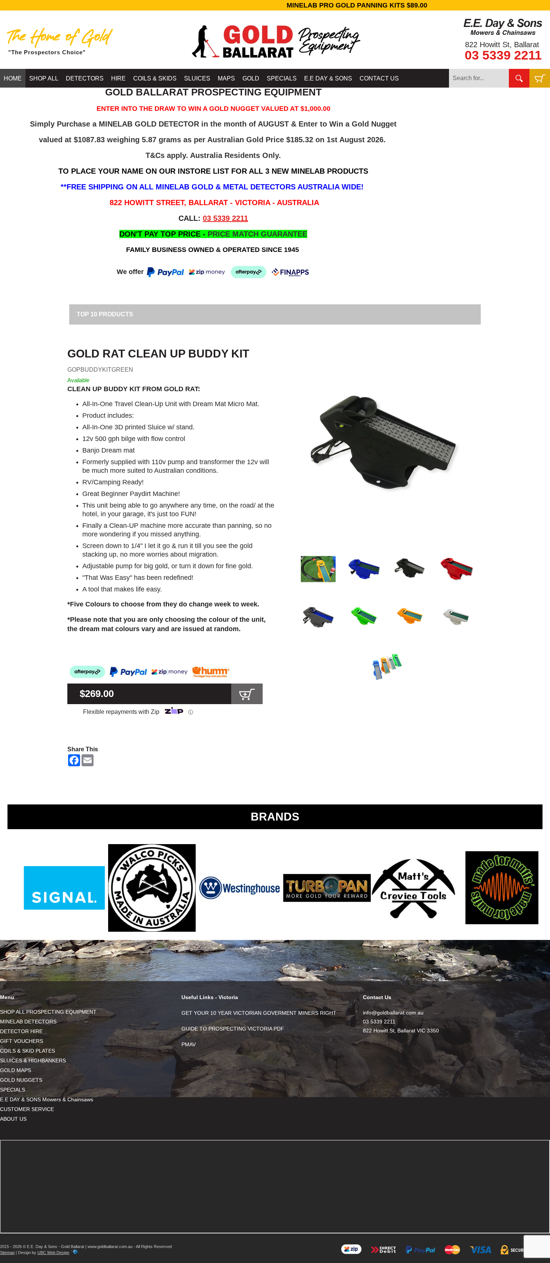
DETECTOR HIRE (21, 1031)
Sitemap (7, 1252)
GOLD (250, 78)
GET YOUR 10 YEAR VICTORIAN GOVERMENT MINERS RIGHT (258, 1013)
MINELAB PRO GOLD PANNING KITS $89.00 (275, 5)
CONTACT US (379, 78)
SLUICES (197, 78)
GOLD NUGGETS (21, 1080)
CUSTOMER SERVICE (27, 1109)
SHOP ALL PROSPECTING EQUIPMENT (48, 1012)
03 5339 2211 (503, 55)
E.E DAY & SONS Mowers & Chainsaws (46, 1099)
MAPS (226, 78)
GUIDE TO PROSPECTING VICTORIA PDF (232, 1029)
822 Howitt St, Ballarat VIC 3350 (401, 1031)
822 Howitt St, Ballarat (502, 44)
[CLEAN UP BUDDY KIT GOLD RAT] (387, 446)
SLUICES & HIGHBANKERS (33, 1060)
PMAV (188, 1044)
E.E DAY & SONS (328, 78)
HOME (13, 78)
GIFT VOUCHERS (21, 1041)
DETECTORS (85, 78)
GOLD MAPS (15, 1070)
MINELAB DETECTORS (28, 1022)
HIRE (118, 78)
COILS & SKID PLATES (27, 1051)
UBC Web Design (53, 1252)
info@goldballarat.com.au (393, 1013)
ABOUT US (13, 1119)
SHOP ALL (43, 78)
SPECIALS (282, 78)
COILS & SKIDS (155, 78)
